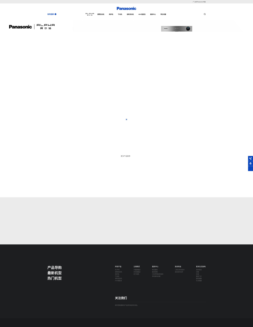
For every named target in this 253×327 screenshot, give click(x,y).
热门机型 (54, 278)
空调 (197, 274)
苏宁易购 (136, 274)
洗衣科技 (178, 266)
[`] (98, 150)
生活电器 (199, 280)
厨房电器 (199, 278)
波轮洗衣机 (118, 278)
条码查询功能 (156, 276)
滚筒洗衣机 (118, 272)
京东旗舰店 (137, 272)
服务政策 (155, 272)
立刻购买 (137, 266)
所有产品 (118, 266)
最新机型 (54, 272)
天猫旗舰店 (137, 270)
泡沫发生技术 (179, 272)
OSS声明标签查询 (157, 274)
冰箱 (197, 272)
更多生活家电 (201, 266)
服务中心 (155, 266)
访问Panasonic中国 (200, 2)
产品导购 (54, 267)
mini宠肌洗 (118, 280)
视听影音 (199, 270)
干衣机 (117, 276)
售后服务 (155, 270)
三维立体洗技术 (180, 270)
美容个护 (199, 276)
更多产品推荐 (125, 156)
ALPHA (117, 270)
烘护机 (117, 274)
